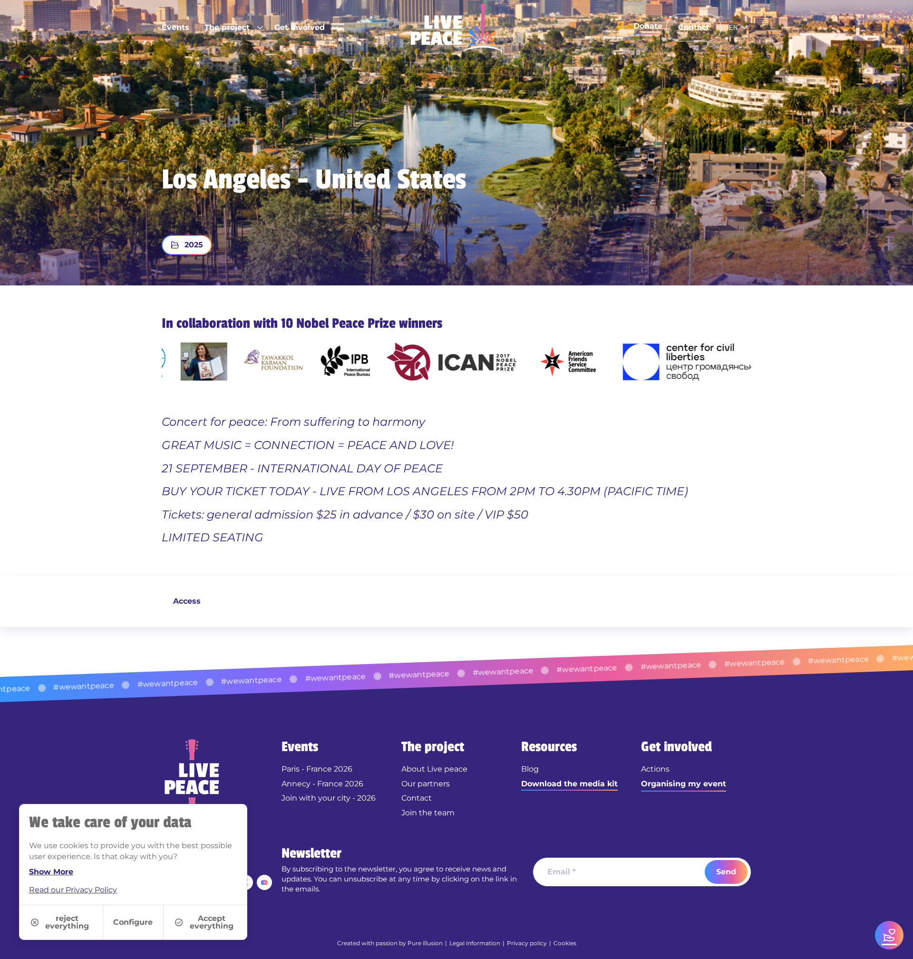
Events (175, 27)
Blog (530, 768)
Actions (655, 768)
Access (187, 601)
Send (726, 871)
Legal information (474, 943)
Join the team (428, 812)
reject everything (67, 922)
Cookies (565, 943)
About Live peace (434, 768)
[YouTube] (264, 882)
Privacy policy (527, 943)
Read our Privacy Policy (73, 889)
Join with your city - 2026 (329, 797)
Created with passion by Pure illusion (390, 943)
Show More (51, 871)
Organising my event (683, 783)
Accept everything (211, 922)
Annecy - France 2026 (322, 783)
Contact (693, 27)
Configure (133, 922)
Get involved (299, 27)
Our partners (425, 783)
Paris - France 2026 (317, 768)
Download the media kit (569, 783)
